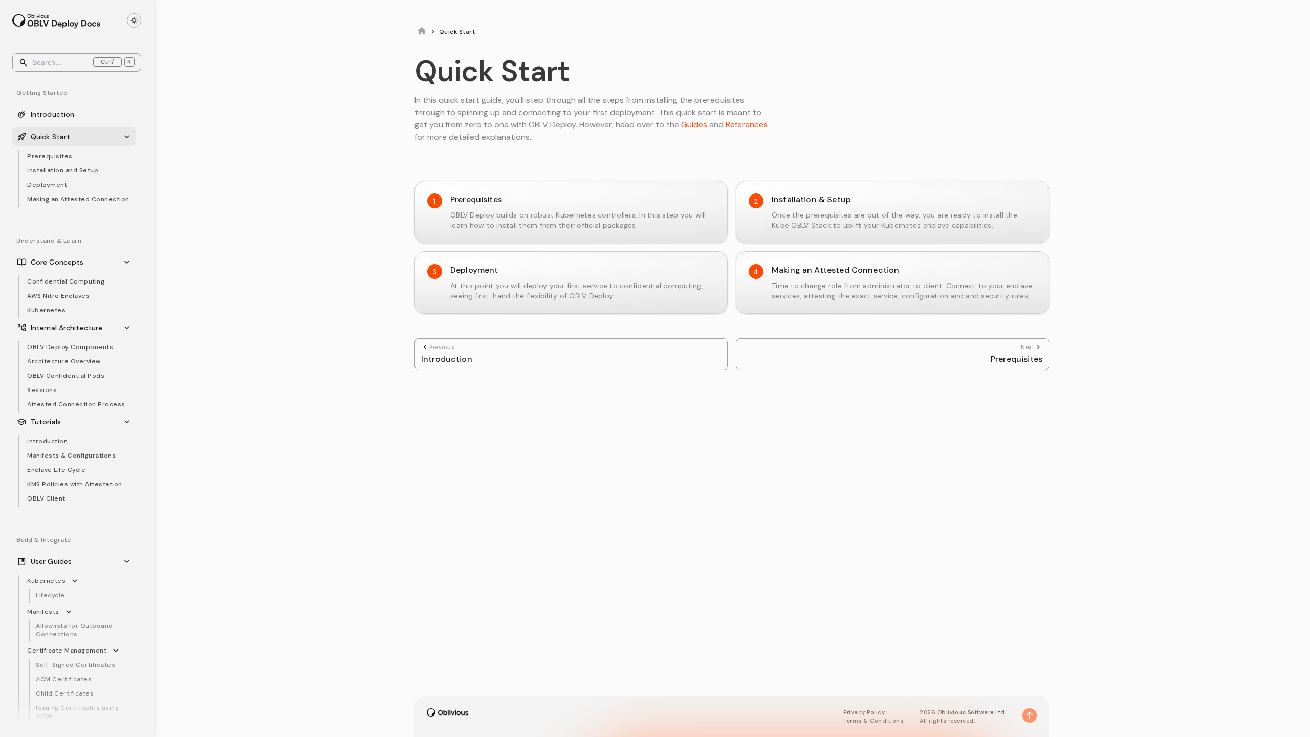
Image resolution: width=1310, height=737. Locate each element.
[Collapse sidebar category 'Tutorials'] (129, 422)
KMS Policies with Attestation (74, 484)
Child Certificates (65, 693)
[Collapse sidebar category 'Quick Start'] (129, 137)
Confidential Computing (65, 281)
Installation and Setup (62, 170)
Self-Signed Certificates (75, 665)
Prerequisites (50, 156)
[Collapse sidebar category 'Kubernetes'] (77, 581)
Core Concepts (57, 262)
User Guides (51, 561)
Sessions (42, 390)
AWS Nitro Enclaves (58, 296)
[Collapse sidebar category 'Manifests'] (70, 611)
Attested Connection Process (76, 404)
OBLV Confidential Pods (65, 376)
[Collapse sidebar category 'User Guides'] (129, 561)
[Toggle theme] (134, 20)
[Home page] (421, 32)
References (747, 124)
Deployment (47, 185)
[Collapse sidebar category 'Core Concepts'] (129, 262)
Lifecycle (50, 595)
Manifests (43, 612)
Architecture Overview (64, 361)
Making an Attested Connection (78, 199)
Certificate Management (66, 650)
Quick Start (50, 136)
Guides (694, 124)
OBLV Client (46, 498)
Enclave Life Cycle (56, 470)
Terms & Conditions (873, 720)
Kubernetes (46, 310)
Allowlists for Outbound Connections (74, 630)
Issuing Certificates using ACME (77, 712)
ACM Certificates (64, 679)
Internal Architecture (66, 327)
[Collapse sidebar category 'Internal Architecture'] (129, 327)
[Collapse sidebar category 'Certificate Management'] (118, 650)
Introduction (52, 114)
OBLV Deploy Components (70, 347)
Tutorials (46, 421)
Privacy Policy (864, 712)
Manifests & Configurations (71, 455)
